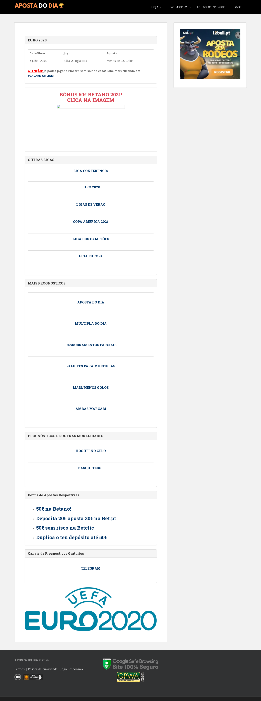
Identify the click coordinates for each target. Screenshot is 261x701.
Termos (19, 669)
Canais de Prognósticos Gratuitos (56, 553)
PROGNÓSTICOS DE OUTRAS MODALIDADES (65, 436)
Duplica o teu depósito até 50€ (71, 537)
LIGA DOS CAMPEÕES (91, 239)
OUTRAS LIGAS (41, 160)
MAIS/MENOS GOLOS (91, 387)
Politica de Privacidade (43, 669)
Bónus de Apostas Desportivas (53, 495)
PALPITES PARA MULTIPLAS (90, 366)
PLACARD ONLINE (40, 76)
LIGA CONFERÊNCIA (90, 171)
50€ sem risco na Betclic (65, 527)
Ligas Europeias (177, 7)
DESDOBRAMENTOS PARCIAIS (90, 345)
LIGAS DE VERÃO (90, 204)
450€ (238, 7)
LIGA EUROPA (91, 256)
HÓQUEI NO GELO (91, 451)
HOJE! (155, 7)
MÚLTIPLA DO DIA (91, 323)
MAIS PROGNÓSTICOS (46, 283)
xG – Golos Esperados (211, 7)
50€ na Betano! (53, 508)
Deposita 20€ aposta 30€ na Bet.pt (76, 518)
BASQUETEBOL (91, 468)
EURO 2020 (37, 40)
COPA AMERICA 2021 (90, 221)
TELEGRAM (91, 568)
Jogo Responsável (72, 669)
